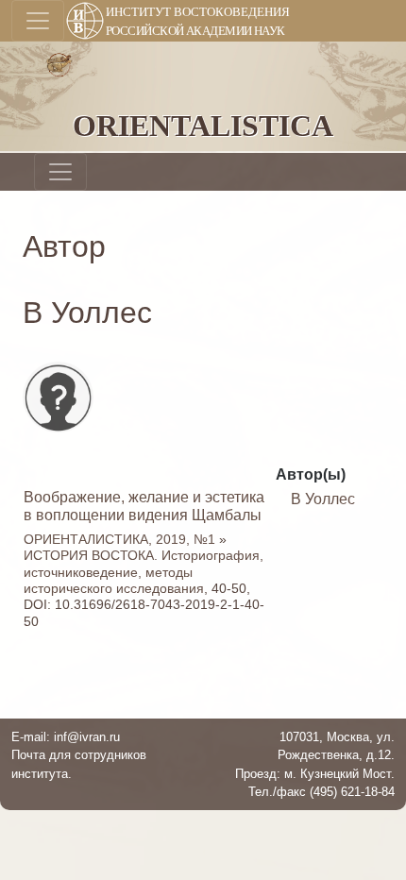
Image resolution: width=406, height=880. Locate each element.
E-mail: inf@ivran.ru (65, 737)
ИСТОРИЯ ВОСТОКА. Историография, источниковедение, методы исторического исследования (143, 572)
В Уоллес (323, 499)
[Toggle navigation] (37, 21)
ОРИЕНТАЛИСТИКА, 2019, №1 (119, 539)
